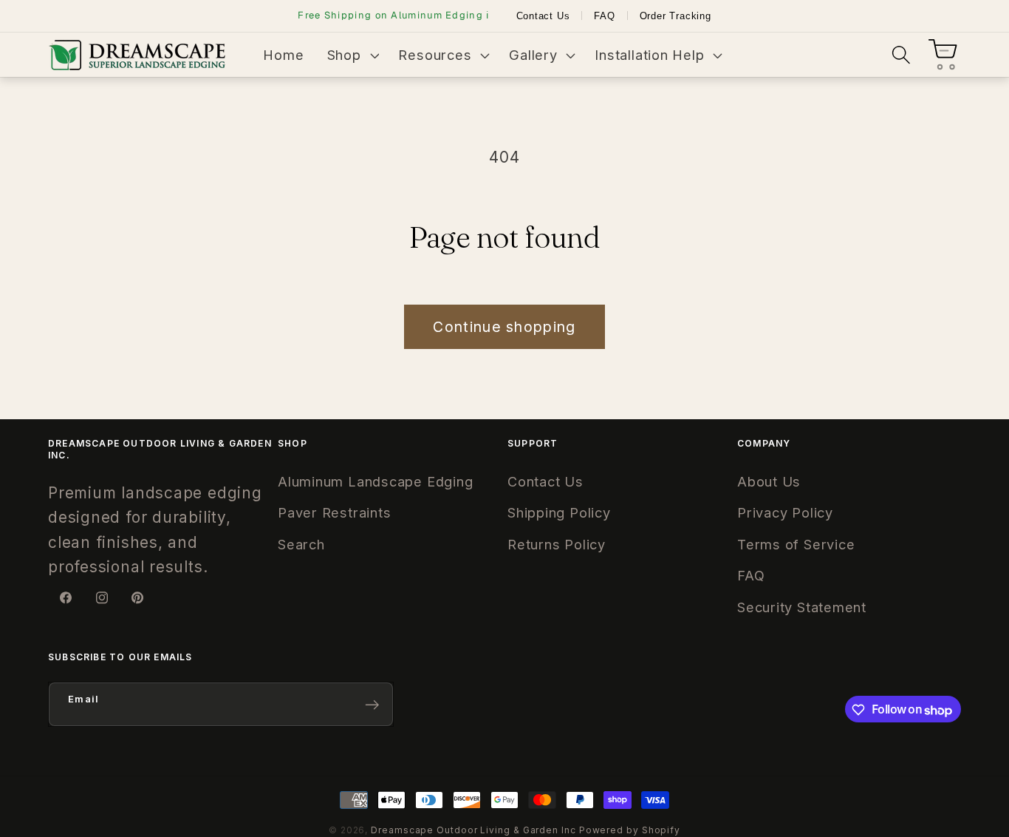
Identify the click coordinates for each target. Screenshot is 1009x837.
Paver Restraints (334, 512)
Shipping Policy (559, 512)
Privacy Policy (785, 512)
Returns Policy (556, 544)
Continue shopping (504, 327)
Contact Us (543, 15)
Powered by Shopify (629, 830)
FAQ (604, 15)
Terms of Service (796, 544)
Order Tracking (675, 15)
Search (301, 544)
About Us (769, 481)
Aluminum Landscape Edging (375, 481)
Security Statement (801, 607)
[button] (351, 55)
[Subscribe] (372, 705)
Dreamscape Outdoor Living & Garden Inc (473, 830)
